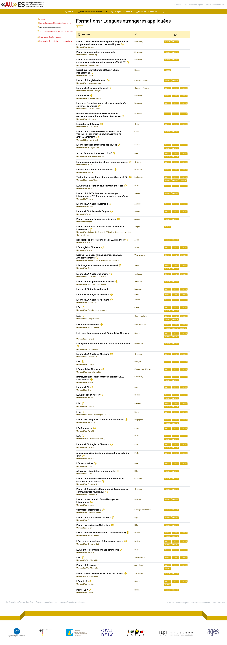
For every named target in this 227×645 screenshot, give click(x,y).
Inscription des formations (50, 37)
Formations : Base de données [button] (93, 12)
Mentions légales (196, 4)
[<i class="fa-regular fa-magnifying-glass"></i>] (162, 11)
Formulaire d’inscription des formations (55, 41)
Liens (185, 4)
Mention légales (182, 602)
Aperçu (42, 19)
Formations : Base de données (20, 602)
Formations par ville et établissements (55, 23)
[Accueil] (2, 602)
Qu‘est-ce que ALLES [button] (147, 12)
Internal (221, 602)
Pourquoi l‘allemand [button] (121, 12)
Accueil (71, 12)
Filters (80, 27)
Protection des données (214, 4)
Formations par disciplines (50, 27)
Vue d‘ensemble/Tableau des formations (56, 31)
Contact (178, 4)
